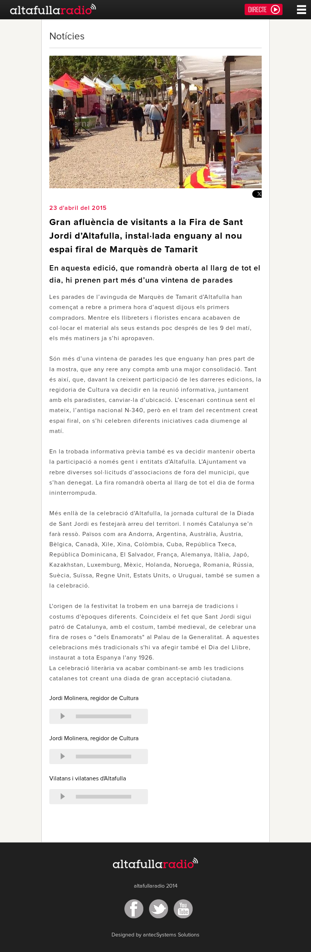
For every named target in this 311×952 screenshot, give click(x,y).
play (62, 716)
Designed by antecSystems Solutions (155, 935)
